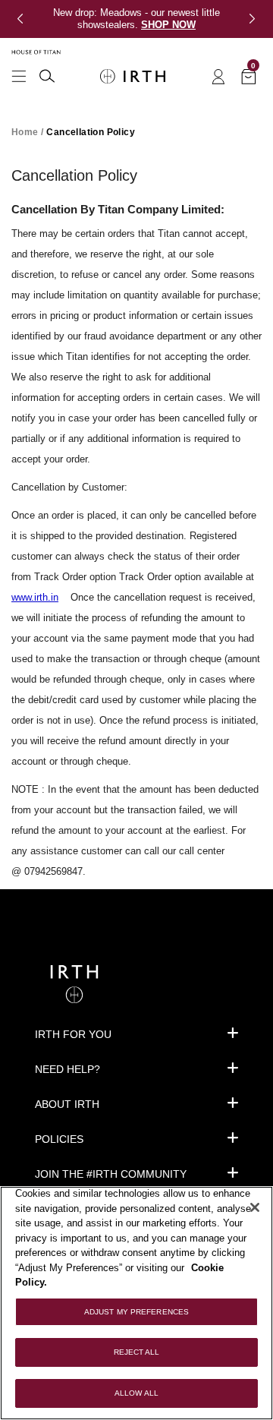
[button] (25, 19)
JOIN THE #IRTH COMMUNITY (111, 1174)
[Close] (254, 1207)
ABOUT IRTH (67, 1104)
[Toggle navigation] (19, 75)
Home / (27, 132)
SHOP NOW (168, 24)
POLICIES (59, 1139)
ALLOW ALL (136, 1393)
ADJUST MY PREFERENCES (136, 1312)
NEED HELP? (67, 1069)
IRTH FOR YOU (73, 1034)
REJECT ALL (137, 1352)
